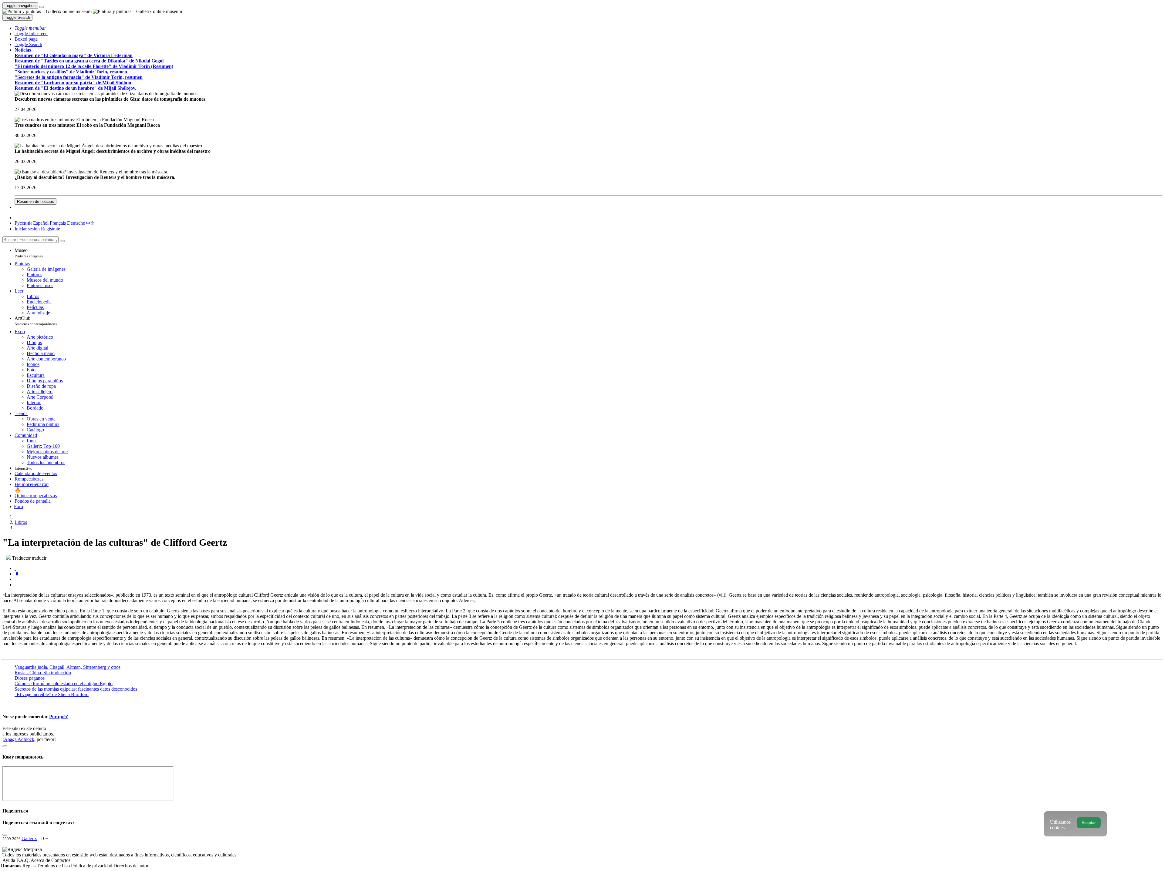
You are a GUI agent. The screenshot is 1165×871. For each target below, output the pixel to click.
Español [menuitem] (41, 223)
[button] (30, 28)
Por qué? (58, 716)
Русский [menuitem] (23, 223)
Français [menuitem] (58, 223)
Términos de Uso (54, 865)
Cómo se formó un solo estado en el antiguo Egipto (64, 683)
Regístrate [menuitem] (50, 228)
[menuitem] (90, 223)
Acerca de (41, 860)
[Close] (62, 241)
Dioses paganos (30, 678)
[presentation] (589, 579)
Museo (29, 253)
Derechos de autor (130, 865)
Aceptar (1089, 822)
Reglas (29, 865)
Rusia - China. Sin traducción (43, 672)
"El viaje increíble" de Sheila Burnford (52, 694)
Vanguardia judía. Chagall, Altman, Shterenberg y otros (67, 667)
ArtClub (36, 321)
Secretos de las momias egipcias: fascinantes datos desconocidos (76, 689)
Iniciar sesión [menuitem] (27, 228)
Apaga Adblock (19, 739)
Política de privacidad (92, 865)
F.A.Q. (23, 860)
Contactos (60, 860)
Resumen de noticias (35, 201)
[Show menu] (41, 7)
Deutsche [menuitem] (76, 223)
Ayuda (9, 860)
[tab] (15, 568)
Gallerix (29, 838)
